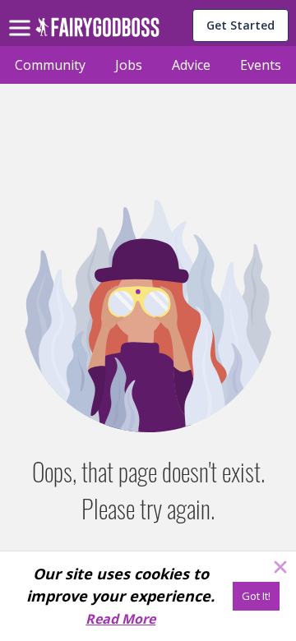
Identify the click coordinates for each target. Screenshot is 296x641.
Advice (191, 65)
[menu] (22, 15)
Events (260, 65)
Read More (120, 619)
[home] (97, 31)
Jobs (128, 65)
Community (50, 65)
